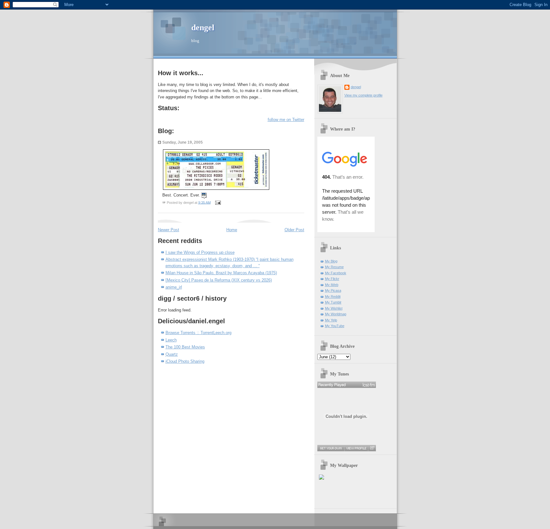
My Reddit (333, 296)
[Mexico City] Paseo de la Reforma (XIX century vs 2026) (219, 280)
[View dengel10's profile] (356, 448)
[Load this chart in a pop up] (372, 448)
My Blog (331, 261)
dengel (202, 27)
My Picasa (333, 290)
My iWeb (331, 285)
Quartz (172, 354)
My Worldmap (335, 314)
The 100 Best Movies (185, 347)
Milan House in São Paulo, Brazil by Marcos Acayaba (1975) (221, 272)
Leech (171, 340)
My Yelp (331, 320)
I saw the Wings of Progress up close (200, 252)
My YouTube (334, 326)
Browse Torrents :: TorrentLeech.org (198, 332)
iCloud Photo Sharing (185, 361)
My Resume (334, 267)
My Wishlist (333, 308)
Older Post (294, 229)
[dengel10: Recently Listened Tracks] (346, 385)
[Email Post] (217, 202)
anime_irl (174, 287)
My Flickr (332, 279)
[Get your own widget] (330, 448)
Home (231, 229)
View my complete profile (363, 95)
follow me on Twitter (286, 119)
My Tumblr (333, 302)
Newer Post (168, 229)
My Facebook (335, 273)
